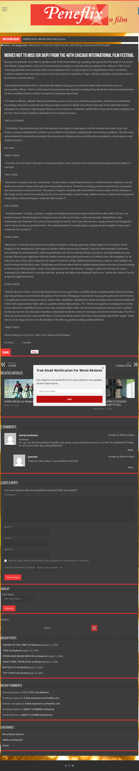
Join (69, 399)
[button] (69, 370)
